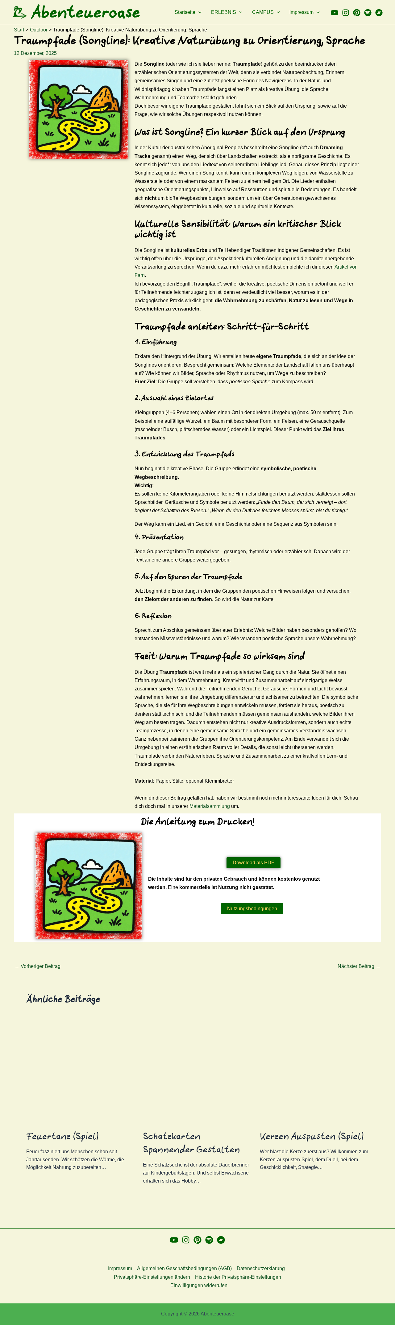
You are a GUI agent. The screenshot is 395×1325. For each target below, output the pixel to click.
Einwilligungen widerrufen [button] (198, 1285)
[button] (198, 12)
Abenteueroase (86, 12)
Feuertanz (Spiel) (62, 1136)
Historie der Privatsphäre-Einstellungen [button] (238, 1277)
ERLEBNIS (223, 12)
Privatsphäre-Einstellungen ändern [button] (152, 1277)
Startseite (185, 12)
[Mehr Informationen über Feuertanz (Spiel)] (80, 1070)
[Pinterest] (356, 12)
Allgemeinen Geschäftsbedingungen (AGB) (184, 1268)
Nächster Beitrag (359, 966)
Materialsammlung (209, 806)
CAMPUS (263, 12)
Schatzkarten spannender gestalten (191, 1142)
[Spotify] (368, 12)
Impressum (301, 12)
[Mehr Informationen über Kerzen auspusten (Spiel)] (314, 1070)
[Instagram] (345, 12)
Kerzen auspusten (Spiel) (312, 1136)
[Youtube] (334, 12)
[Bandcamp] (379, 12)
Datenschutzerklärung (261, 1268)
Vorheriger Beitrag (37, 966)
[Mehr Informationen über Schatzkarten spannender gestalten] (197, 1070)
